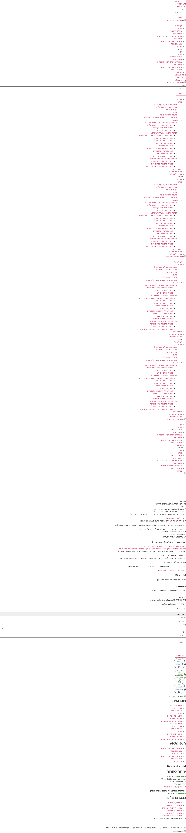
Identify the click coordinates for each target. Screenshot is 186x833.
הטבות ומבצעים (176, 708)
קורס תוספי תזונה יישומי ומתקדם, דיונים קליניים (156, 135)
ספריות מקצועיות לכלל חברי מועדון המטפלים (160, 123)
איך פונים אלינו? (171, 110)
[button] (93, 49)
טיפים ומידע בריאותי (174, 716)
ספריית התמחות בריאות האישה (161, 161)
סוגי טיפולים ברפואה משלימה (166, 107)
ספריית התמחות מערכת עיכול (162, 164)
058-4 (177, 597)
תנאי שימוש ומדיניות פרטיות (171, 41)
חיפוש (184, 9)
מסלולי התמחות (176, 31)
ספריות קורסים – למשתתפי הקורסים (163, 133)
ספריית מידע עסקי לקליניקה (163, 128)
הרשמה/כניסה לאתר (174, 803)
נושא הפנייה (181, 608)
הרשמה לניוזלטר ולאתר (168, 115)
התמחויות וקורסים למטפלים (171, 721)
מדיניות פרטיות (176, 753)
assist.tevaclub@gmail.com (161, 600)
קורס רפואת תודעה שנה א (163, 141)
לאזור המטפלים (176, 706)
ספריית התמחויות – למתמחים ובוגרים (163, 159)
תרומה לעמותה (176, 711)
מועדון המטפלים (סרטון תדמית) (165, 104)
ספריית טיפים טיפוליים (165, 130)
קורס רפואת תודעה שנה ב (163, 138)
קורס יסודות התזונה (166, 146)
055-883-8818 (180, 776)
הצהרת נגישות (176, 44)
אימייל (184, 632)
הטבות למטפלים (176, 174)
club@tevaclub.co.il (168, 604)
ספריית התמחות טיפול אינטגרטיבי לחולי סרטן (156, 166)
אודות (180, 28)
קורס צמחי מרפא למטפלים (163, 151)
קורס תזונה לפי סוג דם (165, 153)
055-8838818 (180, 586)
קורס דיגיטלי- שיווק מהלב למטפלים (160, 148)
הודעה (183, 639)
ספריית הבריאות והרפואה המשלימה (160, 125)
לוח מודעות (178, 39)
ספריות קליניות (176, 120)
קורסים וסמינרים (176, 718)
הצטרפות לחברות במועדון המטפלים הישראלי (160, 117)
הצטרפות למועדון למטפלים (172, 808)
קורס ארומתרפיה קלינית (164, 143)
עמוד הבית (178, 99)
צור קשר (179, 46)
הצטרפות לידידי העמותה (173, 805)
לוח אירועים (177, 33)
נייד (185, 625)
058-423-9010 (180, 784)
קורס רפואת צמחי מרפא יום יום (161, 156)
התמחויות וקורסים (175, 172)
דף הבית (178, 26)
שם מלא (183, 618)
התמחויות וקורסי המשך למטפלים (169, 36)
